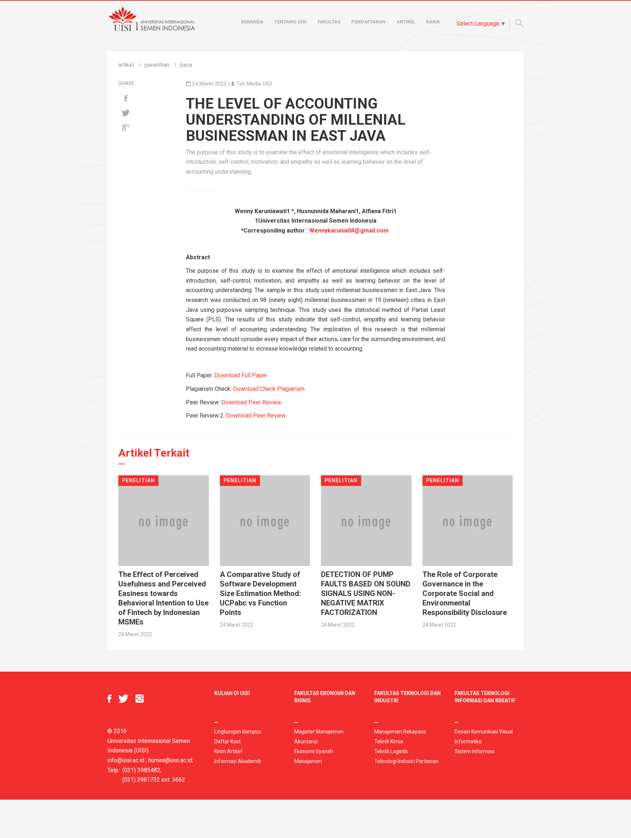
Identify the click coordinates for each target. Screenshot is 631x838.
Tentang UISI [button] (290, 21)
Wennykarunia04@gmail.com (349, 230)
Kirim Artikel (228, 751)
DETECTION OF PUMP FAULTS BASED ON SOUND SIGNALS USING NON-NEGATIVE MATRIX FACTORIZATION (365, 593)
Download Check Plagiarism (269, 388)
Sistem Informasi (474, 751)
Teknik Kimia (388, 741)
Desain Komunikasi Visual (484, 732)
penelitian (157, 64)
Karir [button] (433, 21)
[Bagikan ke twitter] (125, 113)
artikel (126, 64)
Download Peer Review (251, 402)
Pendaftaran (368, 21)
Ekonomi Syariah (313, 751)
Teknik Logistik (391, 751)
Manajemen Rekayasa (400, 732)
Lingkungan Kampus (237, 732)
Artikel (406, 21)
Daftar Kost (227, 741)
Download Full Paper (240, 375)
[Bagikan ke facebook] (125, 98)
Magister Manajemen (319, 732)
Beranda (252, 21)
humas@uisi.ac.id (170, 760)
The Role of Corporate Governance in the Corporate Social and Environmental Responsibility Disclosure (464, 593)
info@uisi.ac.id (125, 760)
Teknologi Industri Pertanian (406, 761)
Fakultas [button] (329, 21)
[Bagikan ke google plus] (125, 128)
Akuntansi (306, 741)
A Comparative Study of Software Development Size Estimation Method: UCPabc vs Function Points (260, 593)
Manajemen (308, 761)
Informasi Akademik (237, 761)
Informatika (468, 741)
